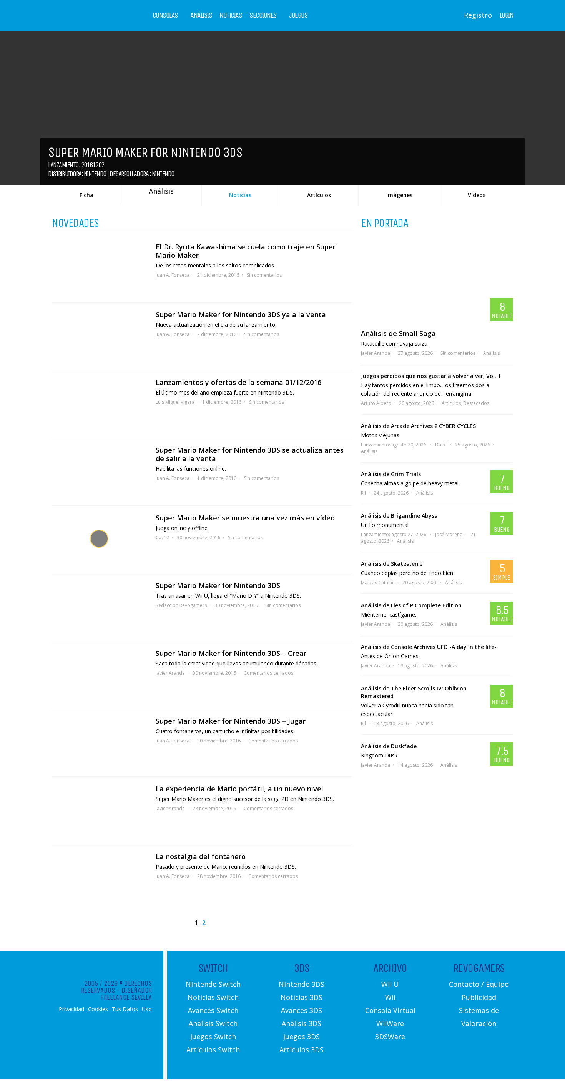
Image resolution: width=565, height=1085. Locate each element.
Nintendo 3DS (301, 984)
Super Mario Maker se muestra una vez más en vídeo (245, 517)
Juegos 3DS (301, 1036)
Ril (363, 493)
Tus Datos (125, 1009)
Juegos (298, 15)
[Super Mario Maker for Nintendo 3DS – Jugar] (100, 743)
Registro (478, 15)
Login (506, 15)
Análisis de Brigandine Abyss (399, 515)
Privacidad (71, 1009)
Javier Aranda (170, 673)
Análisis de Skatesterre (391, 563)
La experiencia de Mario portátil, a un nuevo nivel (239, 788)
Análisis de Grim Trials (391, 474)
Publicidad (479, 997)
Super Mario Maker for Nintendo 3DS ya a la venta (241, 314)
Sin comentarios (264, 275)
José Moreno (449, 534)
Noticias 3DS (301, 997)
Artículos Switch (213, 1049)
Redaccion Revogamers (181, 605)
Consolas (165, 15)
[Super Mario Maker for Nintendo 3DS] (100, 607)
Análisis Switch (213, 1023)
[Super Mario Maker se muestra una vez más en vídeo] (100, 539)
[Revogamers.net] (85, 21)
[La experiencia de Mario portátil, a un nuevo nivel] (100, 810)
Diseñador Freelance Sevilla (126, 993)
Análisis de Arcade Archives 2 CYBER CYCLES (418, 426)
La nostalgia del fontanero (201, 856)
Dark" (441, 444)
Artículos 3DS (301, 1049)
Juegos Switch (213, 1036)
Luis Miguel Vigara (175, 402)
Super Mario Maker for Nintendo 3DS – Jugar (231, 721)
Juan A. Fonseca (172, 275)
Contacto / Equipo (479, 984)
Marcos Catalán (378, 582)
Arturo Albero (376, 403)
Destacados (476, 403)
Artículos (319, 195)
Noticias (230, 15)
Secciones (263, 15)
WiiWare (390, 1023)
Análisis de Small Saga (398, 333)
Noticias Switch (213, 997)
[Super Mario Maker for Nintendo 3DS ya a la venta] (100, 336)
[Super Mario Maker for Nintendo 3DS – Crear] (100, 675)
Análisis (201, 15)
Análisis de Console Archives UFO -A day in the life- (429, 646)
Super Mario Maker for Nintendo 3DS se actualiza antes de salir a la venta (250, 454)
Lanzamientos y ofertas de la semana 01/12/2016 (238, 382)
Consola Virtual (390, 1010)
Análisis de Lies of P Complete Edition (411, 605)
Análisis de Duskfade (389, 746)
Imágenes (399, 195)
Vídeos (476, 195)
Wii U (390, 984)
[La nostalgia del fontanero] (100, 878)
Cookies (98, 1009)
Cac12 (162, 537)
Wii (390, 997)
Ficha (86, 195)
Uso (147, 1009)
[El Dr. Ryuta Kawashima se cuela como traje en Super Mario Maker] (100, 268)
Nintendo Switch (213, 984)
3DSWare (390, 1036)
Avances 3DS (301, 1010)
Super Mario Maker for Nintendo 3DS (218, 585)
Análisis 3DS (301, 1023)
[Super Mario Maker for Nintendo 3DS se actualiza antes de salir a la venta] (100, 472)
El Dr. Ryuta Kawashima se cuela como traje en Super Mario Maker (246, 251)
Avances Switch (213, 1010)
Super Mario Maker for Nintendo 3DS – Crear (231, 653)
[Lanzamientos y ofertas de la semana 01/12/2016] (100, 404)
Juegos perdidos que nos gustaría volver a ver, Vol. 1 (431, 375)
